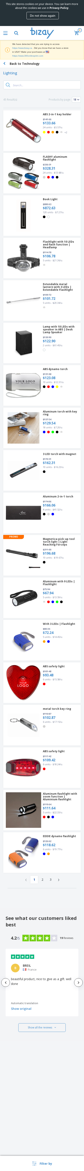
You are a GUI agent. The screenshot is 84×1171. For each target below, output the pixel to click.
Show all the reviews (40, 1027)
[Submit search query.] (8, 85)
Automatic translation (24, 1003)
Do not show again (42, 15)
